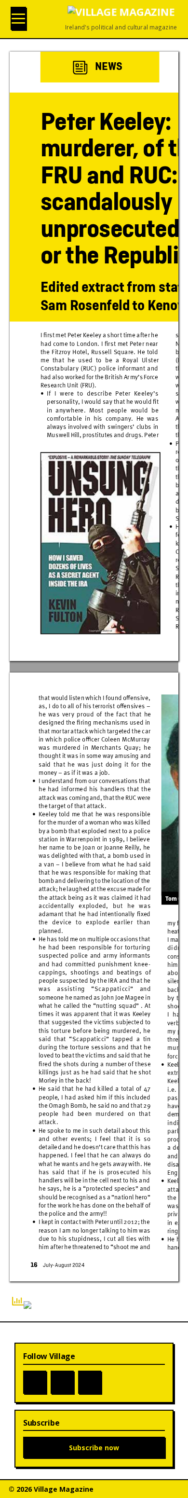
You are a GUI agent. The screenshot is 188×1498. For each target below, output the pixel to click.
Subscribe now (94, 1447)
